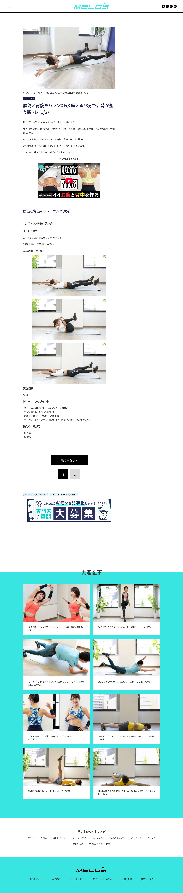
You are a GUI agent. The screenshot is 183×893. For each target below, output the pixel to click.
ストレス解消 (79, 838)
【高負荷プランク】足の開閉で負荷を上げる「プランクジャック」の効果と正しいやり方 (56, 683)
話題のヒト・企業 (100, 843)
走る (44, 838)
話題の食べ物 (116, 838)
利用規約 (127, 878)
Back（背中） (28, 494)
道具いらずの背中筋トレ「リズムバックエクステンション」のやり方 (125, 681)
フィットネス (53, 494)
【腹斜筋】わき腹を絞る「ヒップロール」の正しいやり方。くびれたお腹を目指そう (126, 792)
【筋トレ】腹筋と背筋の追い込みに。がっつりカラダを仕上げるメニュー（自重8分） (56, 738)
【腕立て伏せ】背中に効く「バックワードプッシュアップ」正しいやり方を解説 (126, 738)
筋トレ (74, 494)
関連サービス (147, 878)
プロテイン (136, 838)
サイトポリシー (76, 878)
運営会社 (55, 878)
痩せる (152, 838)
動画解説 (64, 494)
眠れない (79, 843)
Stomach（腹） (40, 494)
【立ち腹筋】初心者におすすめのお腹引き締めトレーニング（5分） (125, 627)
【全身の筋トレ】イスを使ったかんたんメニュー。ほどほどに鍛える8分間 (55, 629)
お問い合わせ (36, 878)
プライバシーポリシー (103, 878)
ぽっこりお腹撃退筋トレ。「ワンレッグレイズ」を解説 (49, 790)
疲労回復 (98, 838)
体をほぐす (60, 838)
